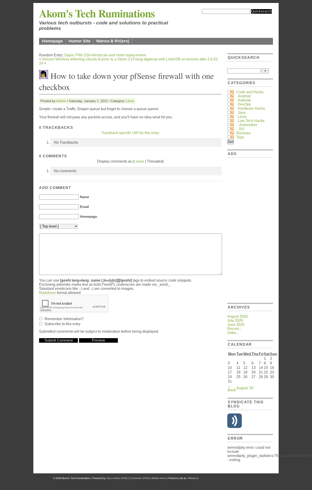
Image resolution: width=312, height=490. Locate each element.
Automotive (248, 125)
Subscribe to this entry (62, 324)
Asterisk (244, 100)
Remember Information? (64, 319)
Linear (139, 161)
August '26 (245, 388)
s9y (108, 478)
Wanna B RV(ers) (112, 41)
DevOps (244, 104)
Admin (61, 101)
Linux (130, 101)
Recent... (234, 329)
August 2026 (237, 316)
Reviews (243, 133)
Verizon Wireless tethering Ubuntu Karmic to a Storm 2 (86, 59)
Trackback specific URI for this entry (130, 133)
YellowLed (192, 478)
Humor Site (79, 41)
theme (158, 478)
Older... (233, 333)
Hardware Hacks (251, 108)
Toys (240, 137)
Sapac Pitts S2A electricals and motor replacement (105, 55)
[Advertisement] (250, 229)
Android (244, 96)
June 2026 (235, 325)
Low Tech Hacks (251, 121)
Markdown (47, 293)
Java (242, 112)
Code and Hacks (250, 92)
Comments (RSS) (139, 478)
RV (241, 129)
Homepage (52, 41)
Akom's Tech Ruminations (97, 13)
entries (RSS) (120, 478)
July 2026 (235, 320)
